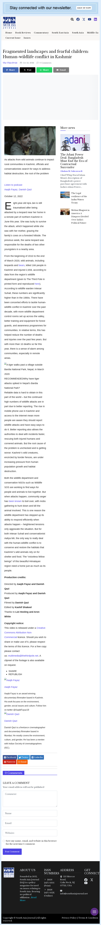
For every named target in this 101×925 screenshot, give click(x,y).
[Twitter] (84, 19)
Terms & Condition (88, 918)
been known (15, 501)
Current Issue (13, 38)
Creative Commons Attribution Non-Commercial (24, 632)
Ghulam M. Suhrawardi (71, 171)
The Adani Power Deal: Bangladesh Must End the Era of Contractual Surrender (73, 161)
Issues (27, 38)
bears (22, 265)
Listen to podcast (13, 184)
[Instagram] (95, 19)
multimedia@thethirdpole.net (23, 655)
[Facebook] (78, 19)
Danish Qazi (25, 189)
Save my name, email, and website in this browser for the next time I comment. (31, 842)
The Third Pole (10, 63)
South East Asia (60, 33)
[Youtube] (90, 19)
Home (8, 33)
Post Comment (12, 851)
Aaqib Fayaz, (11, 189)
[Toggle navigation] (72, 19)
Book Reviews (23, 33)
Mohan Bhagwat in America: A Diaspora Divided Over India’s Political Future (80, 216)
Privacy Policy (69, 918)
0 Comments (45, 63)
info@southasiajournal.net (74, 893)
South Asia (78, 33)
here (37, 283)
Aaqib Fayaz (10, 687)
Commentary (41, 33)
